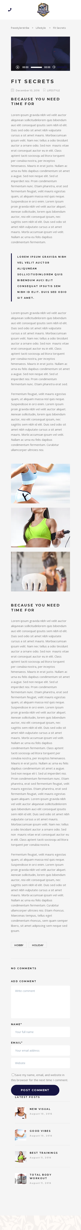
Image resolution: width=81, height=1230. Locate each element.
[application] (40, 67)
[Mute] (53, 67)
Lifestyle (41, 27)
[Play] (17, 67)
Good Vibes (40, 1130)
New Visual (40, 1109)
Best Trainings (44, 1152)
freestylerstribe (20, 27)
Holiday (37, 945)
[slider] (62, 66)
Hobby (18, 945)
